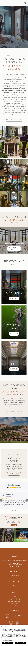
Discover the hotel (14, 120)
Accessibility (14, 600)
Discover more (14, 412)
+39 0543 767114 (15, 570)
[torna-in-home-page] (14, 3)
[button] (3, 429)
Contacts (14, 591)
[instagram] (13, 581)
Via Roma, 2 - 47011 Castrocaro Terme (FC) (14, 555)
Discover (14, 298)
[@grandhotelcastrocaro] (6, 512)
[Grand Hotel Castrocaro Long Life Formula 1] (14, 134)
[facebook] (15, 581)
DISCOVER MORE (12, 248)
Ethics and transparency (15, 596)
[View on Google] (3, 495)
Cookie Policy (14, 598)
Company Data (15, 593)
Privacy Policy (14, 594)
